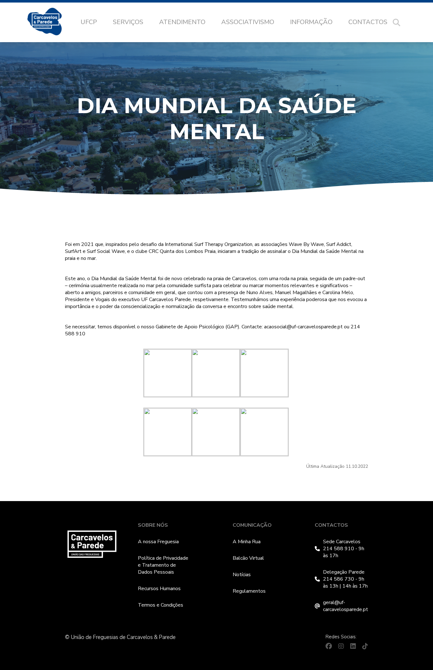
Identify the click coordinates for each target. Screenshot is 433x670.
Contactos (367, 22)
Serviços (128, 22)
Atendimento (182, 22)
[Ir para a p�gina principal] (50, 22)
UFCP (89, 22)
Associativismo (247, 22)
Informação (311, 22)
